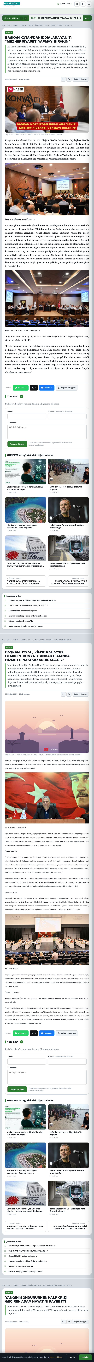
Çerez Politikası (56, 1357)
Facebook (48, 388)
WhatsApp (22, 388)
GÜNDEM (15, 25)
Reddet (72, 1357)
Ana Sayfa (6, 25)
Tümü (87, 18)
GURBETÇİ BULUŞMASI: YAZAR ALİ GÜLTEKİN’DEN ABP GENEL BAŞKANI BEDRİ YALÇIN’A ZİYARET (56, 18)
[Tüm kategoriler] (89, 3)
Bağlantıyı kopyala (80, 79)
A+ (69, 79)
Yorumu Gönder (17, 444)
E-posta (60, 411)
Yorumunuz (12, 422)
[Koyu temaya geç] (83, 3)
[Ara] (77, 3)
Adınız (10, 411)
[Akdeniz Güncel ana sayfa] (12, 4)
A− (63, 79)
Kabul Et (85, 1357)
